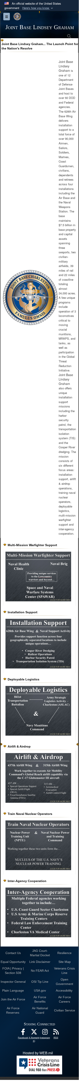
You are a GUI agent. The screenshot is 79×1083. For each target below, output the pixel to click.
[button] (38, 8)
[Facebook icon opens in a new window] (23, 1033)
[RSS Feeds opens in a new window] (55, 1033)
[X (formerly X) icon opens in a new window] (33, 1033)
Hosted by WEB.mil (38, 1053)
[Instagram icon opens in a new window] (44, 1033)
